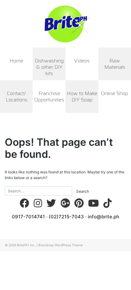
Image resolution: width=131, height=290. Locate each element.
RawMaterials (114, 64)
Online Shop (114, 93)
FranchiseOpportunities (49, 96)
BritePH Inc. (26, 245)
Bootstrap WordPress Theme (60, 245)
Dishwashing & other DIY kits (49, 67)
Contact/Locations (16, 96)
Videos (82, 61)
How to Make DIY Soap (82, 96)
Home (16, 61)
